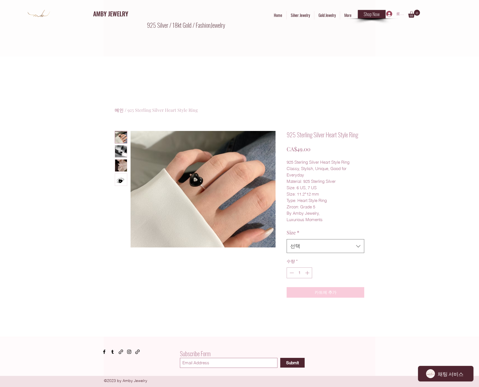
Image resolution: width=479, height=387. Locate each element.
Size (293, 232)
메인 (119, 110)
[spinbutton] (299, 273)
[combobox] (325, 246)
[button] (414, 14)
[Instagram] (129, 352)
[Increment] (308, 273)
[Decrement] (291, 273)
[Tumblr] (112, 352)
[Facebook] (104, 352)
